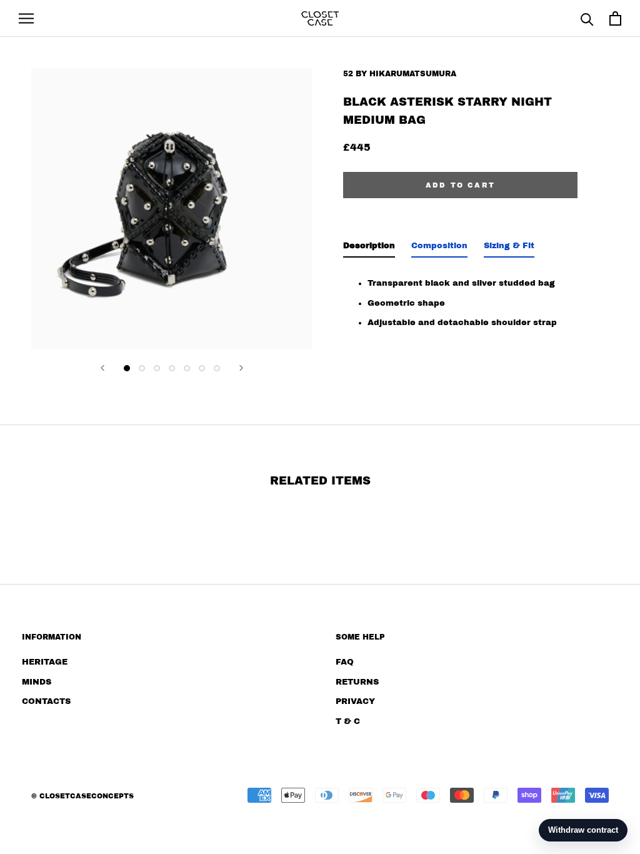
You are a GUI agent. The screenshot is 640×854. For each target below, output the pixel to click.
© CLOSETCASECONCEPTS (82, 796)
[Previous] (102, 368)
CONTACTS (46, 701)
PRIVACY (355, 701)
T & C (348, 721)
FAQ (345, 662)
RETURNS (357, 682)
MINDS (36, 682)
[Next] (241, 368)
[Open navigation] (26, 18)
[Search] (587, 18)
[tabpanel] (460, 299)
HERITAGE (45, 662)
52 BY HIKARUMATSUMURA (399, 73)
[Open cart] (615, 18)
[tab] (369, 248)
